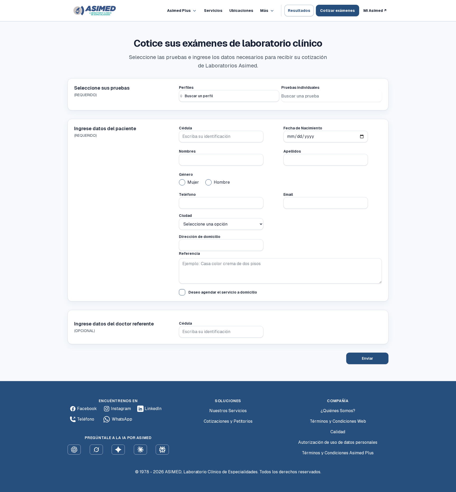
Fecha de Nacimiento (302, 128)
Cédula (185, 128)
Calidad (337, 431)
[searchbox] (229, 96)
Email (288, 194)
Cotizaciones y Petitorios (228, 421)
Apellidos (292, 151)
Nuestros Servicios (228, 410)
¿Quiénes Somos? (338, 410)
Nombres (187, 151)
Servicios (213, 10)
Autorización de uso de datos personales (337, 442)
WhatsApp (122, 419)
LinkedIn (153, 408)
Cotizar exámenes (337, 10)
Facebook (87, 408)
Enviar (367, 358)
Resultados (299, 10)
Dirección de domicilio (199, 237)
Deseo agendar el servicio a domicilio (222, 292)
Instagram (121, 408)
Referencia (189, 253)
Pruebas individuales (300, 87)
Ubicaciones (241, 10)
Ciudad (185, 215)
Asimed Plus (179, 10)
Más (264, 10)
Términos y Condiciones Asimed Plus (338, 452)
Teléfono (187, 194)
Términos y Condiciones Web (338, 421)
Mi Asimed (374, 10)
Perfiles (186, 87)
